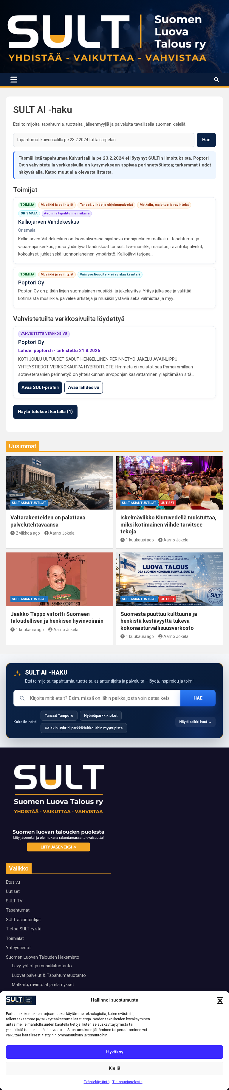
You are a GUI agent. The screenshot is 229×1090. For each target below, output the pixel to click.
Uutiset (167, 503)
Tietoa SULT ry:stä (23, 929)
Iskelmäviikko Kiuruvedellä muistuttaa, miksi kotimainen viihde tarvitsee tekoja (168, 524)
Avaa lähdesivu (83, 387)
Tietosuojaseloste (127, 1082)
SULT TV (14, 901)
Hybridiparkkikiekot (100, 716)
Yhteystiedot (18, 947)
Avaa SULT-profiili (40, 387)
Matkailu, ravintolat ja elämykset (43, 984)
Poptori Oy (31, 282)
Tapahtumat (18, 910)
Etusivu (13, 882)
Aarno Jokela (62, 533)
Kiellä (114, 1068)
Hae (206, 139)
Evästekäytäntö (96, 1082)
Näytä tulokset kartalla (45, 411)
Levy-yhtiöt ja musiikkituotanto (42, 965)
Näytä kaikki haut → (195, 722)
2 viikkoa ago (28, 533)
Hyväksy (114, 1052)
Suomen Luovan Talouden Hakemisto (42, 957)
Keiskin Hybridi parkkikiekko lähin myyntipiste (84, 728)
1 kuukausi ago (140, 540)
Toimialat (15, 938)
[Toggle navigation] (14, 79)
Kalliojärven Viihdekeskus (48, 222)
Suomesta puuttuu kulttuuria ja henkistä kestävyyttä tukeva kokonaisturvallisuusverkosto (158, 621)
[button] (220, 1000)
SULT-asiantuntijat (29, 503)
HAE (198, 698)
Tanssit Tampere (59, 716)
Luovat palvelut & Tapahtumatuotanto (49, 975)
